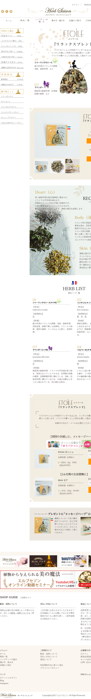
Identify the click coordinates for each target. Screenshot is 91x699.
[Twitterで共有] (2, 12)
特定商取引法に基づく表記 (51, 665)
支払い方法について (48, 657)
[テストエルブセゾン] (58, 13)
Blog (2, 681)
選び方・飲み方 (6, 662)
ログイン (75, 5)
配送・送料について (19, 613)
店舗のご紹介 (5, 665)
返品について (46, 659)
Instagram (4, 683)
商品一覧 (4, 657)
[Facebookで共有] (6, 12)
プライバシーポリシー (49, 668)
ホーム (3, 654)
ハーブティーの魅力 (8, 659)
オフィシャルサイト (8, 678)
